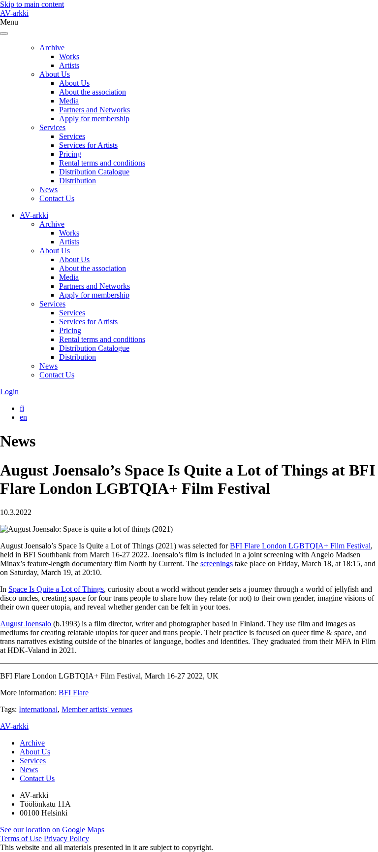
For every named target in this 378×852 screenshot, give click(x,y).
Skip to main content (32, 4)
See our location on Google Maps (52, 829)
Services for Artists (88, 145)
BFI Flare (74, 692)
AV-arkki (14, 13)
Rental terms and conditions (102, 163)
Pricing (70, 154)
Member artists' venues (97, 709)
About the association (92, 92)
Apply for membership (94, 118)
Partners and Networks (94, 109)
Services (52, 127)
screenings (216, 563)
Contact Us (56, 198)
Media (69, 101)
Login (9, 391)
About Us (54, 74)
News (48, 189)
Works (69, 56)
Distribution (77, 180)
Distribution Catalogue (94, 172)
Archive (51, 47)
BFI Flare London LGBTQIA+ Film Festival (300, 546)
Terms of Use (21, 838)
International (38, 709)
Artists (69, 65)
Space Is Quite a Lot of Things (56, 589)
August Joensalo (26, 623)
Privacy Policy (66, 838)
